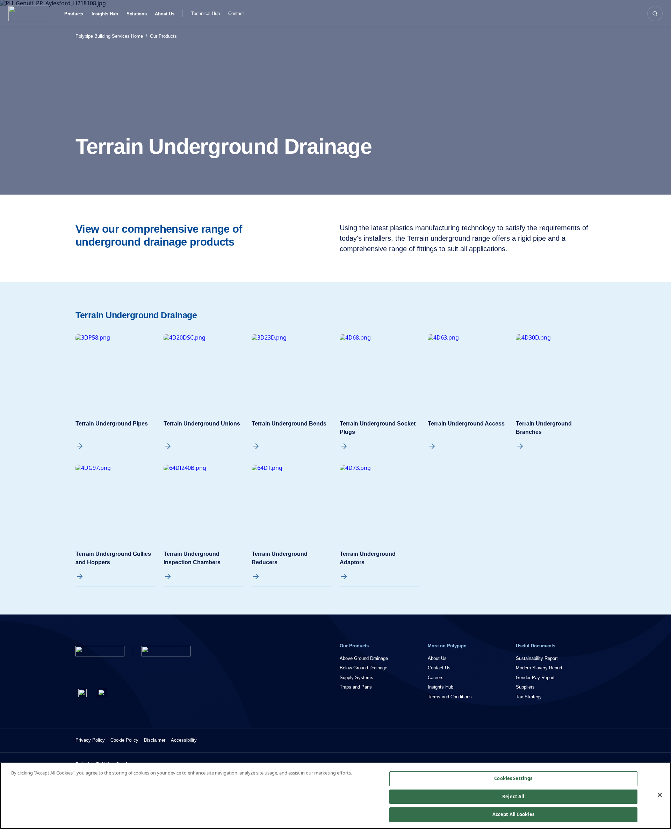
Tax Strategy (529, 696)
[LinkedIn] (82, 693)
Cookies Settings (513, 778)
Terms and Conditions (450, 696)
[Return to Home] (99, 651)
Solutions (137, 14)
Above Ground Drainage (364, 658)
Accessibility (184, 740)
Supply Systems (356, 677)
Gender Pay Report (535, 677)
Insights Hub (105, 14)
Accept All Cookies (513, 814)
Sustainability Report (537, 658)
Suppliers (525, 687)
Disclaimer (154, 740)
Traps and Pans (356, 687)
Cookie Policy (124, 740)
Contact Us (439, 667)
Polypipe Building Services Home (109, 36)
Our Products (163, 36)
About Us (164, 14)
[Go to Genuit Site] (166, 651)
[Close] (660, 795)
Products (73, 14)
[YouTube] (102, 693)
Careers (435, 677)
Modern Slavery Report (539, 667)
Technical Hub (205, 13)
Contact (236, 13)
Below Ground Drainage (363, 667)
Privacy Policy (90, 740)
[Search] (655, 13)
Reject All (513, 796)
